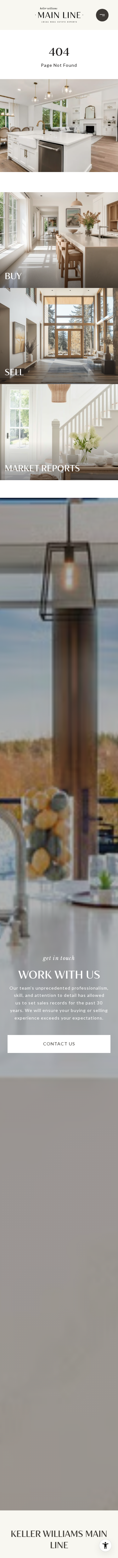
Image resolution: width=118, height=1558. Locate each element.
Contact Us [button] (59, 1043)
